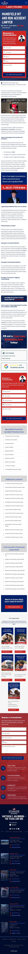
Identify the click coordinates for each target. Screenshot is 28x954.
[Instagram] (12, 828)
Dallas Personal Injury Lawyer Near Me (14, 577)
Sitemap (14, 941)
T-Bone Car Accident (10, 465)
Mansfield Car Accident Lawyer (8, 84)
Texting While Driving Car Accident (13, 469)
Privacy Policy (12, 939)
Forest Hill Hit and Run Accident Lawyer (14, 513)
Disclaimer (4, 939)
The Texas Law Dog (18, 945)
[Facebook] (10, 828)
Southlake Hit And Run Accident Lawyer (14, 502)
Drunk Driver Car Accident (11, 439)
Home (1, 82)
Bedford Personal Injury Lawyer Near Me (14, 581)
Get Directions (16, 844)
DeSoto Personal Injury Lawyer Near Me (14, 585)
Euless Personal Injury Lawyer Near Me (14, 566)
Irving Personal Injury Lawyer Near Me (13, 563)
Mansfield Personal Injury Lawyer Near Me (14, 574)
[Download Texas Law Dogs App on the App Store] (9, 825)
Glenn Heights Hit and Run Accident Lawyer (13, 525)
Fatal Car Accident (9, 443)
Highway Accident (9, 450)
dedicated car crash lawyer (8, 129)
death (13, 152)
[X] (16, 828)
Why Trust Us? (6, 358)
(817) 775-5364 (15, 7)
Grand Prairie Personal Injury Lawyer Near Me (14, 554)
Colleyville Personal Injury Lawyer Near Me (15, 588)
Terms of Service (21, 939)
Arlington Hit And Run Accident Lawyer (14, 494)
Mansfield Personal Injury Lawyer (10, 82)
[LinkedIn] (14, 828)
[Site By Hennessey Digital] (14, 951)
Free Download (5, 651)
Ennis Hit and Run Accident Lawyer (13, 520)
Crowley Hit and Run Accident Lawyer (13, 533)
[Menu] (26, 2)
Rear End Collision (9, 454)
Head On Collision (9, 447)
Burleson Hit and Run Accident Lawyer (14, 529)
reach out (3, 322)
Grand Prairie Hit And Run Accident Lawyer (15, 487)
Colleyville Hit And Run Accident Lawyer (14, 505)
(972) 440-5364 (16, 847)
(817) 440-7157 (16, 897)
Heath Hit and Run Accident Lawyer (13, 516)
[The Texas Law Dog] (7, 3)
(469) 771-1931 (16, 933)
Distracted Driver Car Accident (12, 436)
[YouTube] (18, 828)
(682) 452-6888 (16, 915)
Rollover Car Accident (10, 462)
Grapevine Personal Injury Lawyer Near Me (15, 570)
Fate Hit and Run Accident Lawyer (13, 509)
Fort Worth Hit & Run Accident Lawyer (14, 483)
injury (24, 250)
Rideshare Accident (9, 458)
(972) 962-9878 (16, 881)
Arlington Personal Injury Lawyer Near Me (14, 559)
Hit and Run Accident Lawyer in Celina (14, 537)
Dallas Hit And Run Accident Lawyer (13, 491)
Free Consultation (14, 607)
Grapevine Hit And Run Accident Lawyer (14, 498)
